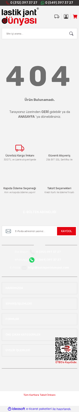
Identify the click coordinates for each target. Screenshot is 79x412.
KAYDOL (66, 231)
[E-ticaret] (39, 408)
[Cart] (75, 16)
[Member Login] (66, 16)
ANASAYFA (26, 117)
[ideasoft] (16, 409)
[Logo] (20, 16)
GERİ (45, 112)
